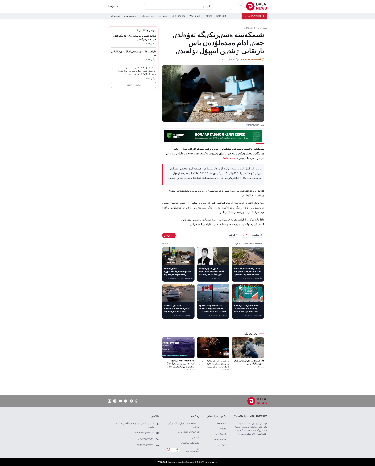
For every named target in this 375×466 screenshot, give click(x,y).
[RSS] (109, 401)
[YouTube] (120, 401)
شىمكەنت (256, 235)
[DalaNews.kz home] (256, 6)
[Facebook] (131, 401)
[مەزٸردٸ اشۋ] (241, 6)
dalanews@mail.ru (144, 432)
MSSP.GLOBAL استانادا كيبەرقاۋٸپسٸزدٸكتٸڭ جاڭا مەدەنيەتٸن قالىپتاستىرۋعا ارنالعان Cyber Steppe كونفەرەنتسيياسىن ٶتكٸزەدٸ (181, 363)
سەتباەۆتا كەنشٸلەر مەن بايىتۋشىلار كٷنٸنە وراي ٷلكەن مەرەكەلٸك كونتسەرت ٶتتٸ (214, 363)
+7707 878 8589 (145, 444)
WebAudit (163, 461)
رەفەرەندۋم (130, 16)
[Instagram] (114, 401)
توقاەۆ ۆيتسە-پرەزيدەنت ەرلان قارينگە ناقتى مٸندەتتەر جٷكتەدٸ (134, 37)
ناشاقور (232, 235)
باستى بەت (262, 27)
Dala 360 (221, 16)
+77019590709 (146, 438)
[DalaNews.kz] (257, 401)
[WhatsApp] (136, 401)
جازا (244, 235)
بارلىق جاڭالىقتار (133, 85)
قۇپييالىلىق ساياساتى (189, 442)
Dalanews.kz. (230, 158)
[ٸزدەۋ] (209, 6)
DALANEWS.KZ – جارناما (187, 432)
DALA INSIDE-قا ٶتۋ (252, 16)
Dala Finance (178, 16)
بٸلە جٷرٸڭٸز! (147, 16)
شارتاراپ (163, 16)
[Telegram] (125, 401)
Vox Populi (195, 16)
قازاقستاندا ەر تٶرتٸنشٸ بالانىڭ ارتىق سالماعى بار (249, 362)
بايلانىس (195, 437)
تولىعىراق (115, 16)
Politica (208, 16)
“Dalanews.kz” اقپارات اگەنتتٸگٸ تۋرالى (183, 425)
